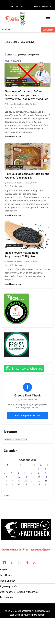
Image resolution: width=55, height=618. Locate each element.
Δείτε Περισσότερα (13, 136)
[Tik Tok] (22, 6)
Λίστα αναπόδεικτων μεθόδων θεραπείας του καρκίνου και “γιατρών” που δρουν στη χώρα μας (26, 95)
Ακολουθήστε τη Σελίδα (27, 415)
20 (25, 480)
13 (25, 476)
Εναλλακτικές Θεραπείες (18, 84)
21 (32, 480)
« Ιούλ (7, 495)
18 (12, 480)
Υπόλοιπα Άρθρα (14, 167)
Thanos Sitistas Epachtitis (18, 104)
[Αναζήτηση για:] (20, 29)
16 (46, 476)
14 (32, 476)
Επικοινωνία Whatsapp (27, 368)
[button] (47, 19)
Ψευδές (35, 84)
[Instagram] (17, 6)
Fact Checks (12, 80)
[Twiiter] (12, 6)
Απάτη (23, 80)
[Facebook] (7, 6)
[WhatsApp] (35, 562)
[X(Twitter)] (12, 562)
